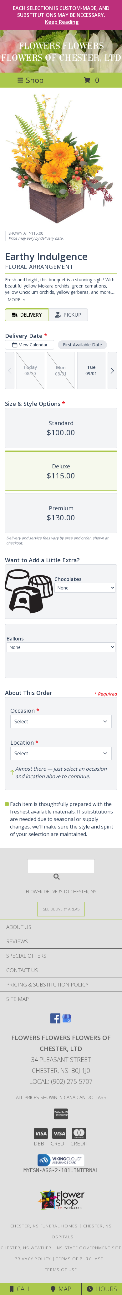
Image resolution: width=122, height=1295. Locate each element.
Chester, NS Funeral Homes (44, 1226)
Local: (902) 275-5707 (61, 1081)
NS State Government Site (89, 1248)
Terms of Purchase (79, 1259)
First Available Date (82, 345)
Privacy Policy (33, 1259)
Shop (34, 80)
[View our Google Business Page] (67, 1021)
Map (63, 1289)
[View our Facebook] (55, 1021)
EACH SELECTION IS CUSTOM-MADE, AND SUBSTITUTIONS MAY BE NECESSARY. (61, 15)
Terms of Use (61, 1269)
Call (22, 1289)
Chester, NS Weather (26, 1248)
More (14, 300)
